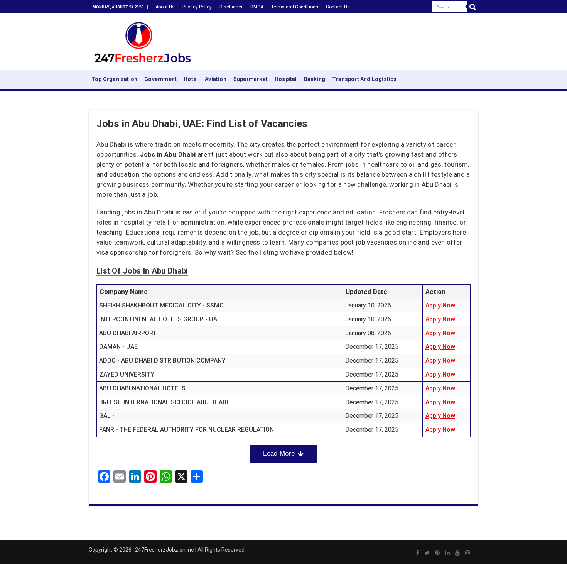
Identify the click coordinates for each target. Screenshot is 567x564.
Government (160, 79)
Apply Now (440, 305)
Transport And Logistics (364, 79)
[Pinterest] (437, 552)
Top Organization (114, 79)
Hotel (191, 79)
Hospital (286, 79)
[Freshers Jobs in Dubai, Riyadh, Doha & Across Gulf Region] (142, 40)
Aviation (215, 79)
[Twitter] (427, 552)
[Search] (472, 7)
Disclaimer (231, 7)
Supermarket (250, 79)
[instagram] (467, 552)
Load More (279, 453)
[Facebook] (417, 552)
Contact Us (338, 7)
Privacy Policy (197, 7)
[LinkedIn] (447, 552)
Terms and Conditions (294, 7)
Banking (314, 79)
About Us (165, 7)
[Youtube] (457, 552)
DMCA (256, 7)
